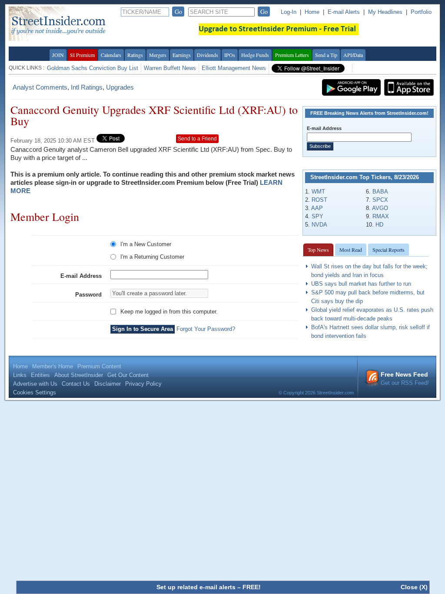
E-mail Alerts (344, 12)
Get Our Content (128, 375)
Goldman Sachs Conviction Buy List (92, 68)
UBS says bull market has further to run (361, 283)
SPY (317, 216)
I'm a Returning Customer (152, 257)
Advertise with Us (35, 383)
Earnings (182, 54)
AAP (317, 208)
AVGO (380, 208)
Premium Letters (292, 54)
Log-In (288, 12)
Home (312, 12)
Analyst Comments (40, 87)
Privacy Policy (143, 383)
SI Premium (82, 54)
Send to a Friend (197, 139)
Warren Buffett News (170, 68)
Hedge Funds (255, 54)
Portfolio (421, 12)
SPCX (380, 200)
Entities (40, 375)
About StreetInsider (78, 375)
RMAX (380, 216)
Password (88, 294)
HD (379, 224)
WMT (318, 191)
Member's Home (52, 366)
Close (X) (414, 587)
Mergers (157, 54)
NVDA (319, 224)
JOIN (58, 54)
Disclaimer (107, 383)
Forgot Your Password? (205, 329)
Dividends (207, 54)
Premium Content (99, 366)
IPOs (229, 54)
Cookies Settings (34, 392)
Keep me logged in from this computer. (169, 311)
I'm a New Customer (145, 244)
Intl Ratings (87, 87)
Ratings (135, 54)
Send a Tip (326, 54)
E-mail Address (81, 276)
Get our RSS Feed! (405, 378)
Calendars (111, 54)
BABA (380, 191)
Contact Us (76, 383)
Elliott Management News (234, 68)
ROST (319, 200)
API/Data (353, 54)
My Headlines (385, 12)
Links (20, 375)
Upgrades (120, 87)
